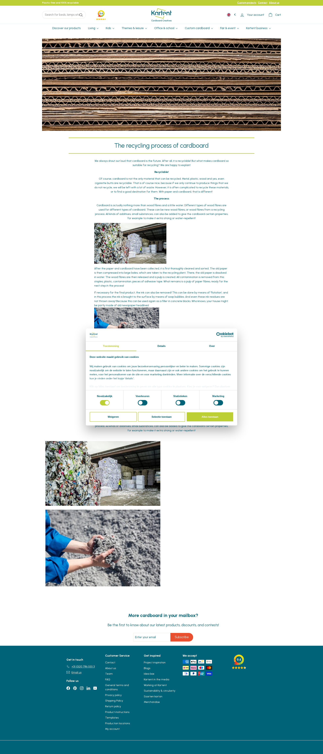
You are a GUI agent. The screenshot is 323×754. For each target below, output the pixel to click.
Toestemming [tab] (111, 346)
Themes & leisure (133, 28)
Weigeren (113, 416)
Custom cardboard (197, 28)
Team (109, 673)
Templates (112, 717)
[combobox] (64, 14)
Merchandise (152, 702)
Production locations (117, 723)
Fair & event (228, 28)
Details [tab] (161, 346)
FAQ (107, 679)
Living (92, 28)
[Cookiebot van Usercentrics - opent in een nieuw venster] (219, 334)
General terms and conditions (117, 687)
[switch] (142, 402)
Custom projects (246, 2)
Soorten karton (153, 696)
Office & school (164, 28)
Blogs (147, 668)
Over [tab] (212, 346)
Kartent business (257, 28)
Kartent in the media (156, 679)
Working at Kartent (155, 685)
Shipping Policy (114, 700)
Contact (262, 2)
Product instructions (117, 712)
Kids (109, 28)
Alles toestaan (210, 416)
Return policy (113, 706)
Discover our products (66, 28)
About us (274, 2)
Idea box (149, 673)
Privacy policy (113, 695)
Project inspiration (155, 662)
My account (112, 728)
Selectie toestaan (162, 416)
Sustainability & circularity (159, 690)
